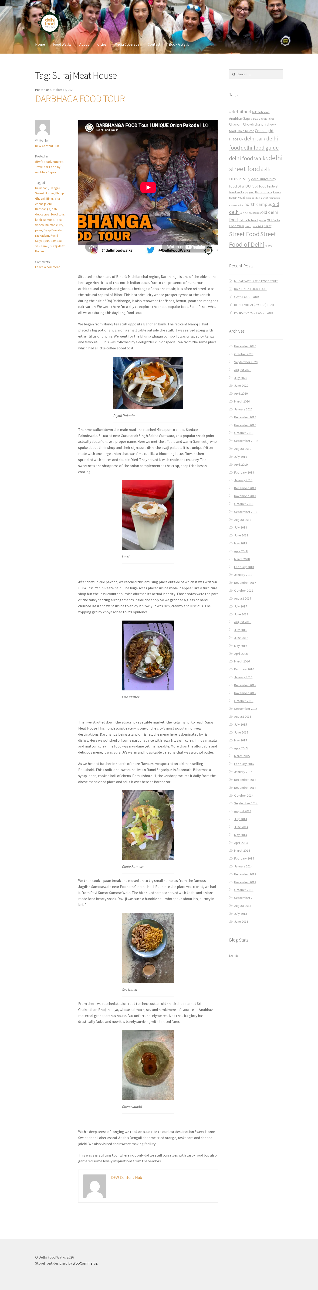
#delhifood (240, 112)
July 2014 (240, 819)
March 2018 (242, 559)
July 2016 (240, 630)
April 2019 (241, 464)
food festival (268, 186)
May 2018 (240, 543)
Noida (240, 205)
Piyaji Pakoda (53, 230)
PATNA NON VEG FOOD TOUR (253, 313)
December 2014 (245, 780)
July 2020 (240, 378)
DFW (240, 186)
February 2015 (244, 764)
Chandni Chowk (241, 124)
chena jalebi (43, 204)
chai (58, 198)
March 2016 (242, 661)
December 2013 (245, 874)
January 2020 (243, 409)
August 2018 (242, 520)
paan (38, 230)
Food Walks (62, 44)
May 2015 (240, 740)
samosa (56, 241)
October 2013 (243, 890)
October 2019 (243, 433)
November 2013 (245, 882)
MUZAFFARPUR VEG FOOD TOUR (256, 281)
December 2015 (245, 685)
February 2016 (244, 669)
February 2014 (244, 858)
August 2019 (242, 449)
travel (269, 245)
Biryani (256, 118)
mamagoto (274, 197)
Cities (101, 44)
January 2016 (243, 677)
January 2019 (243, 480)
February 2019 (244, 472)
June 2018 (241, 535)
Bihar (49, 198)
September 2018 (245, 512)
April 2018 (241, 551)
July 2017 (240, 606)
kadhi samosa (44, 220)
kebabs (250, 197)
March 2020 (242, 401)
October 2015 (243, 701)
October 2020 (243, 354)
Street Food (244, 234)
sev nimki (41, 246)
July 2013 (240, 913)
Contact (154, 44)
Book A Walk (179, 44)
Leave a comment (47, 267)
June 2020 (241, 385)
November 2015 (245, 693)
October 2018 (243, 504)
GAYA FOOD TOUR (246, 297)
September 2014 (245, 803)
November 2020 (245, 346)
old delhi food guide (252, 220)
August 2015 (242, 716)
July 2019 (240, 456)
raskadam (42, 235)
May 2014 (240, 835)
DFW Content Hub (47, 146)
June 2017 (241, 614)
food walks (236, 192)
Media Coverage (127, 44)
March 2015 (242, 756)
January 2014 (243, 866)
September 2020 (245, 362)
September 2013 (245, 898)
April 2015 (241, 748)
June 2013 (241, 921)
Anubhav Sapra (240, 118)
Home (40, 44)
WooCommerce (85, 1263)
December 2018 (245, 488)
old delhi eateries (250, 213)
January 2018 (243, 575)
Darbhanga (42, 209)
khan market (261, 197)
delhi (250, 138)
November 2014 (245, 787)
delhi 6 (261, 139)
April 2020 (241, 393)
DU (248, 186)
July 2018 (240, 527)
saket (267, 226)
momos (233, 205)
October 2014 (243, 795)
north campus (258, 204)
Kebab (242, 198)
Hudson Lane (263, 192)
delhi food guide (260, 147)
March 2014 (242, 850)
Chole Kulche (245, 131)
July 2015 (240, 724)
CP (241, 139)
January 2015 (243, 772)
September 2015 (245, 708)
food (254, 186)
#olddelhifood (261, 112)
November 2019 (245, 425)
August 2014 (242, 811)
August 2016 (242, 622)
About (84, 44)
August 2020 (242, 370)
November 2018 (245, 496)
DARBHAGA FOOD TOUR (80, 98)
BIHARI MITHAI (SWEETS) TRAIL (254, 305)
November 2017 (245, 582)
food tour (57, 214)
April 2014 (241, 843)
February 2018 (244, 567)
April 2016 (241, 654)
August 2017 (242, 598)
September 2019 (245, 441)
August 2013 (242, 906)
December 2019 (245, 417)
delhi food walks (248, 158)
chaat (264, 119)
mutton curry (54, 225)
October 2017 (243, 590)
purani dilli (258, 226)
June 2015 (241, 732)
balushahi (41, 188)
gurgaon (249, 192)
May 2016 (240, 646)
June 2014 (241, 827)
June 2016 (241, 638)
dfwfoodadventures (49, 162)
